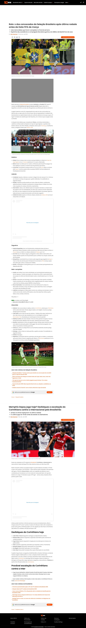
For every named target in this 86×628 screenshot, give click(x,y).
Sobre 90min (13, 618)
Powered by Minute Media (39, 626)
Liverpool (25, 162)
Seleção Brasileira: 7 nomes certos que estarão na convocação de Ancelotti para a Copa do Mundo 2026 (31, 373)
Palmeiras (50, 308)
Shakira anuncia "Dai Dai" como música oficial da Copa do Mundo (29, 387)
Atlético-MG (30, 127)
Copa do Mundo (28, 2)
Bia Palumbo (14, 34)
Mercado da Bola (38, 2)
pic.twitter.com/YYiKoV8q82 (21, 300)
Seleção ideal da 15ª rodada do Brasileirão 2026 (24, 589)
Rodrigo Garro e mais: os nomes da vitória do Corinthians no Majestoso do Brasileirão (31, 599)
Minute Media (72, 618)
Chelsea (38, 252)
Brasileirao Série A (19, 609)
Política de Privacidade (27, 619)
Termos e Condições (57, 619)
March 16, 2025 (29, 302)
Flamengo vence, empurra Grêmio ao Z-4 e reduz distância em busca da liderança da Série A (31, 595)
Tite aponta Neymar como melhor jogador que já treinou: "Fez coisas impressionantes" (29, 381)
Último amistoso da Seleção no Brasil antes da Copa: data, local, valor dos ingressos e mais (31, 377)
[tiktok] (80, 2)
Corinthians (38, 308)
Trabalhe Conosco (12, 622)
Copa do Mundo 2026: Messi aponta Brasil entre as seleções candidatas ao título (31, 384)
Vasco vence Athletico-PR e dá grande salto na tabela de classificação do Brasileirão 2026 (31, 591)
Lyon (42, 167)
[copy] (19, 37)
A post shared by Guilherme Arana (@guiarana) (32, 241)
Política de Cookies (43, 619)
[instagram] (83, 2)
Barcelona (41, 338)
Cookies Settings (58, 622)
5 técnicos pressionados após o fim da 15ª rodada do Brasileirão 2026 (30, 587)
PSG (43, 261)
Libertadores (31, 562)
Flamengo (43, 125)
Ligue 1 (17, 169)
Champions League (59, 2)
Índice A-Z (43, 622)
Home (12, 397)
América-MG (44, 195)
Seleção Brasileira (19, 397)
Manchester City (17, 317)
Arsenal (15, 252)
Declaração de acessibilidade (28, 622)
